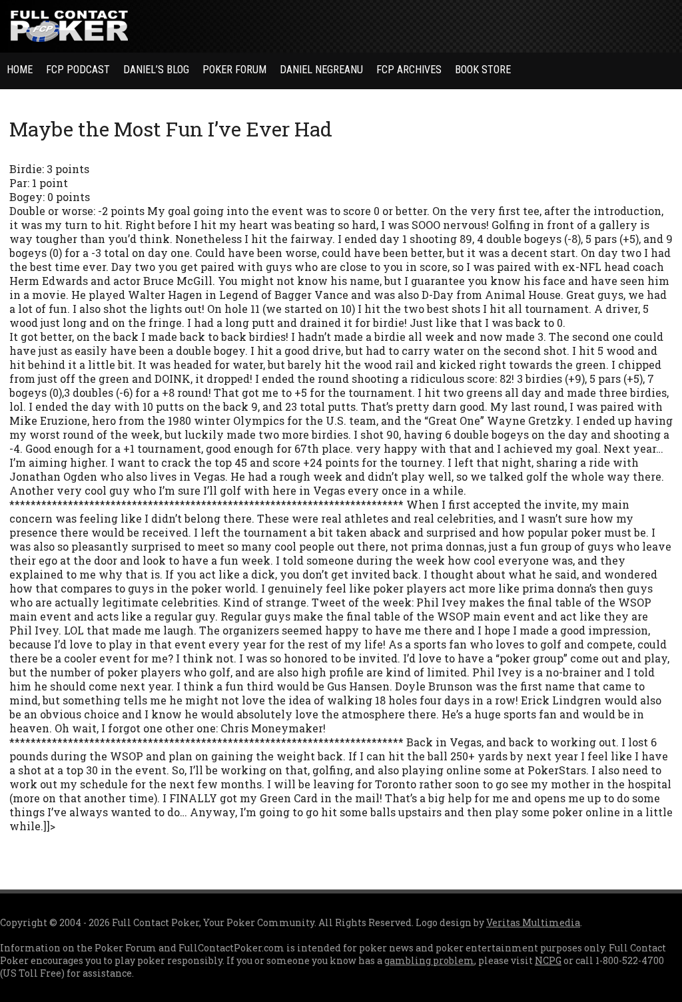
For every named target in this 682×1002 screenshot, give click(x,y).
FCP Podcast (78, 69)
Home (20, 69)
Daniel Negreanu (321, 69)
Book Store (483, 69)
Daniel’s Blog (156, 69)
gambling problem (429, 960)
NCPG (548, 960)
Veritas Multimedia (533, 922)
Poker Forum (234, 69)
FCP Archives (409, 69)
